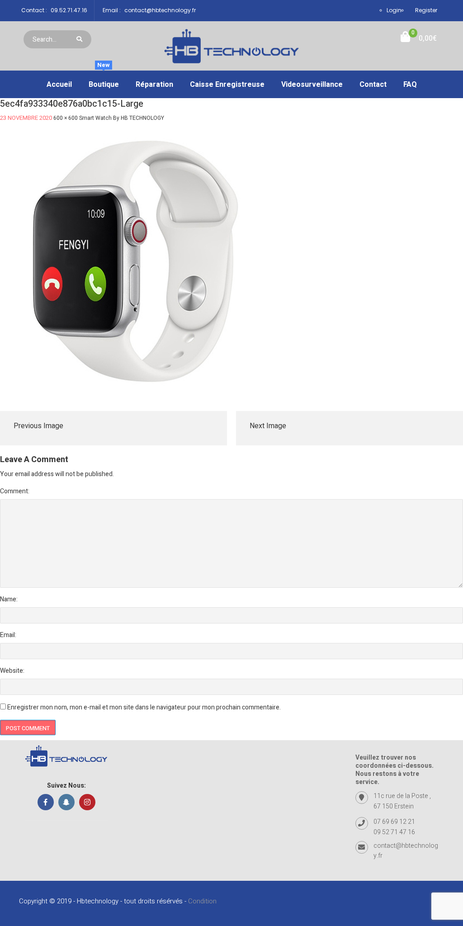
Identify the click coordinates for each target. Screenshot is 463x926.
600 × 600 (65, 118)
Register (426, 10)
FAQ (410, 84)
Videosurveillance (312, 84)
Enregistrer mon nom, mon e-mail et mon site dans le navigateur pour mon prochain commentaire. (144, 707)
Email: (8, 635)
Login (394, 10)
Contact (373, 84)
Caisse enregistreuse (227, 84)
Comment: (14, 491)
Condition (202, 901)
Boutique (104, 80)
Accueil (59, 84)
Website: (12, 671)
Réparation (154, 84)
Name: (9, 599)
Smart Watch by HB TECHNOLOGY (121, 118)
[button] (419, 38)
